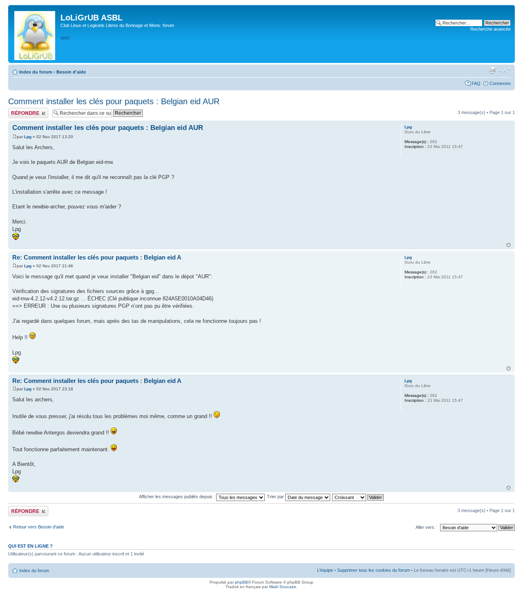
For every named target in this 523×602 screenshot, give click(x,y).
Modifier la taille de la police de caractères (505, 70)
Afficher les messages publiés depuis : (177, 496)
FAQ (476, 83)
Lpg (27, 136)
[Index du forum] (35, 34)
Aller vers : (426, 527)
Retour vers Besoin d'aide (38, 526)
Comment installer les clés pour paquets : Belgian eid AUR (113, 101)
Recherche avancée (490, 29)
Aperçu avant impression (492, 70)
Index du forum (35, 71)
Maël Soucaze (282, 586)
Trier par (276, 496)
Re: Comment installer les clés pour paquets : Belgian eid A (96, 257)
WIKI (65, 38)
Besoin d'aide (71, 71)
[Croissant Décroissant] (358, 496)
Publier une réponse (28, 110)
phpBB (241, 582)
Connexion (500, 83)
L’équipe (325, 570)
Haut (508, 245)
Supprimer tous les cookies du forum (373, 570)
